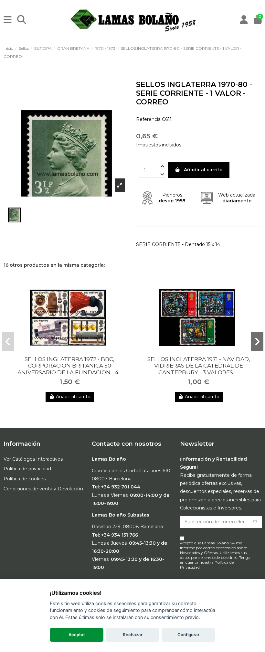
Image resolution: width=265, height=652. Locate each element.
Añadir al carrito (203, 170)
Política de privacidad (27, 469)
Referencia (148, 119)
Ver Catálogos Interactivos (33, 459)
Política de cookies (25, 479)
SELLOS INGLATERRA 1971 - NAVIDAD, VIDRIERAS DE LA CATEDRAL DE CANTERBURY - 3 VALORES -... (198, 366)
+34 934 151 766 (119, 535)
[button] (8, 341)
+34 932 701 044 (120, 487)
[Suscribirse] (255, 522)
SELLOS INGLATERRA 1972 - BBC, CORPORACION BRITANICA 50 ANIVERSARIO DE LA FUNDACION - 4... (69, 366)
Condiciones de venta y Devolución (43, 489)
